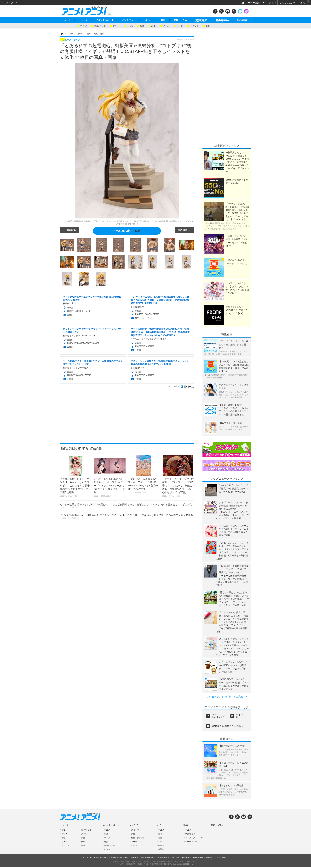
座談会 (161, 849)
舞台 (106, 841)
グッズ (179, 26)
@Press (209, 857)
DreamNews (198, 857)
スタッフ (135, 830)
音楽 (142, 26)
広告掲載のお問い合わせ (118, 857)
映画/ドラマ (100, 26)
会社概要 (134, 857)
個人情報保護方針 (148, 857)
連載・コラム (180, 20)
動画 (163, 20)
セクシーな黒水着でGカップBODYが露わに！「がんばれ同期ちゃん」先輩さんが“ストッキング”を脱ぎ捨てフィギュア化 (126, 506)
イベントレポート (105, 20)
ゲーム (165, 26)
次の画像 (182, 229)
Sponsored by (174, 386)
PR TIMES (186, 857)
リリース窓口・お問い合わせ (94, 857)
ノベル (129, 26)
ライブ (107, 838)
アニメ (83, 26)
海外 (208, 26)
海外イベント (110, 845)
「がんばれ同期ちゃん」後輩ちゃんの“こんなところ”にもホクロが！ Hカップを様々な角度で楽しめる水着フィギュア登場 (126, 516)
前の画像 (71, 229)
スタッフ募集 (220, 857)
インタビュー (129, 20)
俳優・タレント (138, 838)
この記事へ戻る (127, 230)
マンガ (116, 26)
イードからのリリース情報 (168, 857)
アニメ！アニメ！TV (194, 838)
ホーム (67, 20)
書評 (160, 838)
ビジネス (108, 849)
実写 (160, 834)
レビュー (148, 20)
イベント (194, 26)
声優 (153, 26)
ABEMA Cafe (191, 841)
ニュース (83, 20)
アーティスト (137, 841)
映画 (106, 834)
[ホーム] (62, 34)
